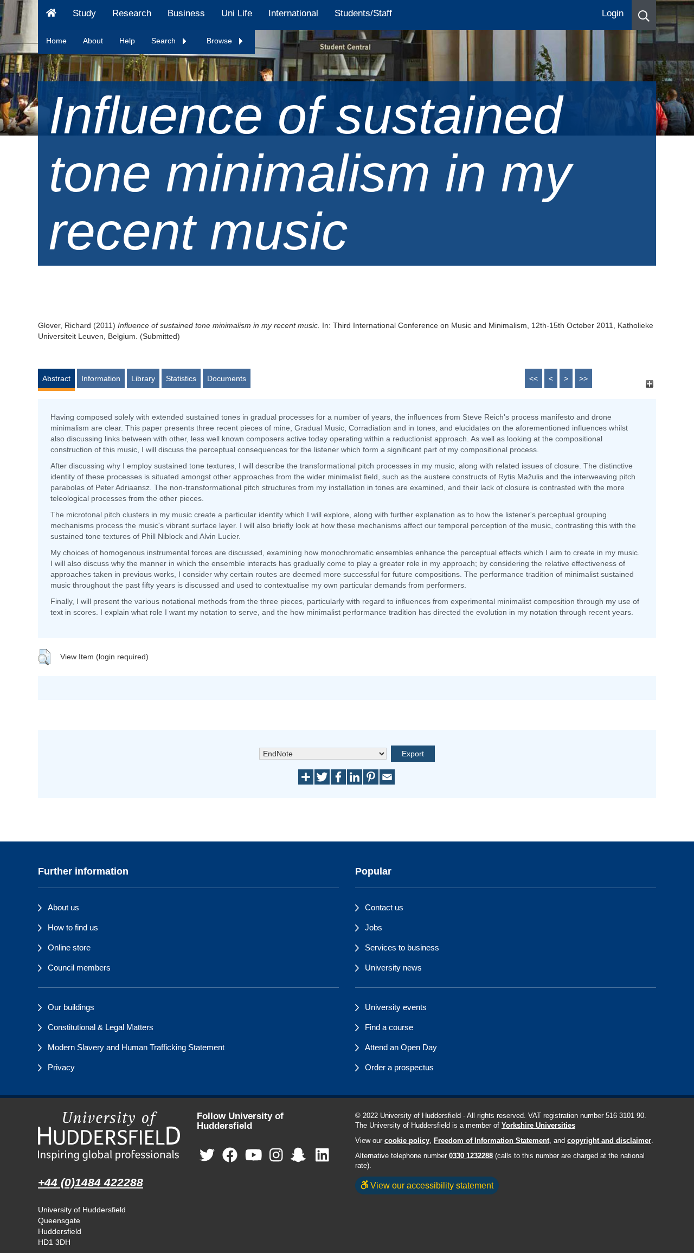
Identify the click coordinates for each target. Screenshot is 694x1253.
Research (131, 13)
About (93, 40)
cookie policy (406, 1141)
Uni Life (236, 13)
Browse (220, 40)
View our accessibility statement (430, 1185)
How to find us (73, 927)
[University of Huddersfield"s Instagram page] (276, 1155)
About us (63, 907)
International (293, 13)
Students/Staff (363, 13)
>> (583, 378)
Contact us (384, 907)
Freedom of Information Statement (491, 1141)
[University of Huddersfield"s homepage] (109, 1136)
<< (533, 378)
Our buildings (71, 1007)
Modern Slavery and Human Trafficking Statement (136, 1047)
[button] (644, 15)
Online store (69, 947)
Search (164, 40)
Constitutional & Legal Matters (100, 1027)
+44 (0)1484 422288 (90, 1182)
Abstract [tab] (56, 378)
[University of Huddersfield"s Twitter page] (207, 1155)
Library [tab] (143, 378)
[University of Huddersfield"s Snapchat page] (300, 1155)
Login (613, 13)
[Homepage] (51, 15)
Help (127, 40)
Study (84, 13)
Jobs (373, 927)
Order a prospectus (399, 1067)
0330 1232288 (471, 1156)
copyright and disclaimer (609, 1141)
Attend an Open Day (401, 1047)
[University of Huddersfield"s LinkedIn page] (322, 1155)
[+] (649, 384)
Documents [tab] (226, 378)
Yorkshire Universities (538, 1125)
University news (393, 967)
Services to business (402, 947)
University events (396, 1007)
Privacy (61, 1067)
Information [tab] (100, 378)
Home (56, 40)
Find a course (389, 1027)
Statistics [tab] (181, 378)
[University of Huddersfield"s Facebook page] (229, 1155)
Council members (79, 967)
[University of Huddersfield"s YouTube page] (253, 1155)
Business (186, 13)
